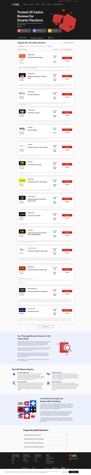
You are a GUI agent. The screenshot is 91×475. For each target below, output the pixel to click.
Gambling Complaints (57, 4)
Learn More (64, 471)
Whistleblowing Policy (50, 461)
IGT (35, 459)
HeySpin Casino (31, 212)
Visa (12, 461)
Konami (36, 458)
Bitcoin (13, 463)
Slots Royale (30, 230)
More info (67, 60)
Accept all (74, 471)
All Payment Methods (16, 456)
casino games (48, 413)
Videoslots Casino (31, 110)
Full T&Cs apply (29, 138)
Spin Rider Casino (31, 73)
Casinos (31, 4)
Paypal (13, 458)
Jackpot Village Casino (32, 288)
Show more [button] (50, 46)
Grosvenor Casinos (31, 196)
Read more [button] (19, 26)
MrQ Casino (30, 127)
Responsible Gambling (50, 458)
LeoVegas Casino (31, 54)
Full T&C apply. (65, 103)
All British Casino (31, 91)
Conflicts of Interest (49, 463)
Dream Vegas (25, 461)
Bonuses (37, 4)
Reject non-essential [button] (43, 472)
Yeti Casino (30, 144)
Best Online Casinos (26, 456)
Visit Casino (67, 57)
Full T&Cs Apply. (21, 282)
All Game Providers (38, 456)
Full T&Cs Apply (55, 121)
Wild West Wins (31, 266)
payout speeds (45, 343)
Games (43, 4)
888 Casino (30, 161)
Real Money (25, 4)
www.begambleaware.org (22, 173)
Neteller (13, 459)
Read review (22, 62)
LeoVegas (25, 458)
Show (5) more (45, 326)
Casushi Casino (31, 179)
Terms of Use (48, 459)
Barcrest (36, 461)
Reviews (49, 4)
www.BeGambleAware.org (22, 104)
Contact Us (48, 456)
